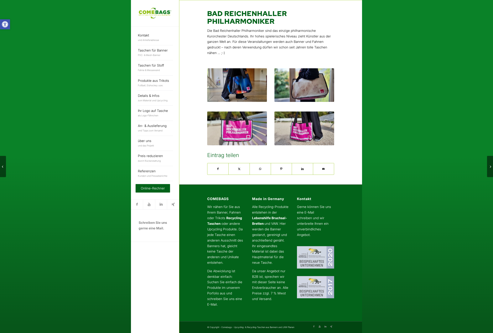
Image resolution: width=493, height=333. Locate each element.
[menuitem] (155, 37)
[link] (5, 24)
